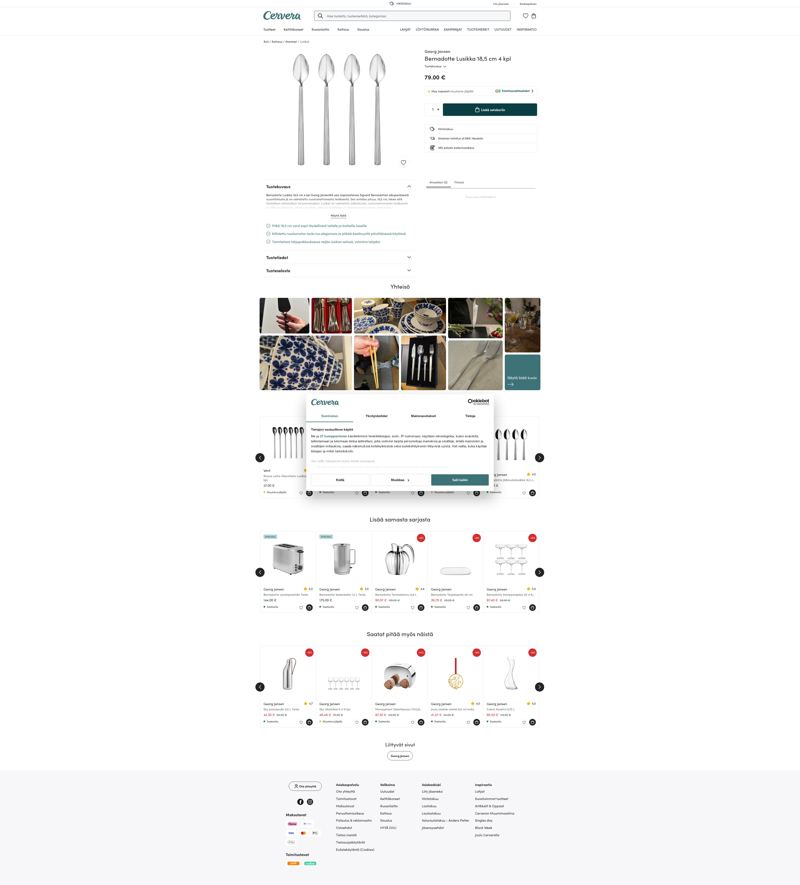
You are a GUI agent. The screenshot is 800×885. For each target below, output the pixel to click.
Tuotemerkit (478, 29)
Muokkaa (397, 480)
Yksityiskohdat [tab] (376, 415)
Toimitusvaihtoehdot (516, 91)
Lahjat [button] (405, 29)
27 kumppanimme (333, 436)
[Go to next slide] (539, 457)
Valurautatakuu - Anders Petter (445, 820)
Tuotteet (269, 29)
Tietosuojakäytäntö (350, 842)
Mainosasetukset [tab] (423, 415)
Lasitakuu (429, 806)
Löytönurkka (427, 29)
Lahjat (480, 791)
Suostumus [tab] (329, 415)
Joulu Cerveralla (487, 834)
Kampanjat (453, 29)
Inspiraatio (527, 29)
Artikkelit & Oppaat (489, 806)
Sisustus (386, 820)
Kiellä (340, 480)
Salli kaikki (460, 480)
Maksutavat (345, 806)
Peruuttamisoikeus (350, 813)
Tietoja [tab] (470, 415)
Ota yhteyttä (345, 791)
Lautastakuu (431, 813)
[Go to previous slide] (260, 457)
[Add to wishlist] (403, 162)
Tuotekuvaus (433, 66)
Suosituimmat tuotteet (491, 798)
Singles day (483, 820)
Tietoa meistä (346, 834)
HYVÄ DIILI (388, 827)
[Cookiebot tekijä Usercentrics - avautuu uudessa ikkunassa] (471, 402)
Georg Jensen (400, 756)
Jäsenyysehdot (433, 827)
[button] (320, 16)
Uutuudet (503, 29)
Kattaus (386, 813)
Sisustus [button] (363, 29)
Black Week (483, 827)
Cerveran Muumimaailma (494, 813)
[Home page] (282, 18)
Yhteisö (459, 182)
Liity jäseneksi (432, 791)
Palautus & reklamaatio (354, 820)
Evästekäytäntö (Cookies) (355, 849)
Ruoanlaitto (389, 806)
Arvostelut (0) (439, 182)
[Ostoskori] (534, 16)
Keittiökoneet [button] (293, 29)
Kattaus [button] (343, 29)
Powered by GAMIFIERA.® (481, 197)
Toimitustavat (346, 798)
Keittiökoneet (390, 798)
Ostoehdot (344, 827)
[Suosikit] (525, 16)
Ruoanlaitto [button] (320, 29)
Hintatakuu (430, 798)
